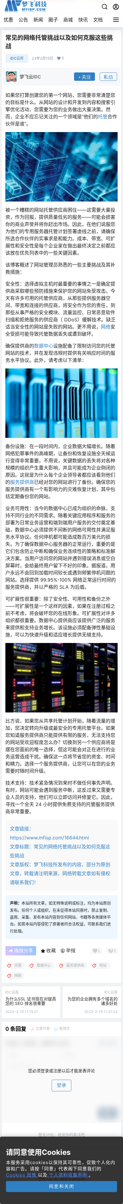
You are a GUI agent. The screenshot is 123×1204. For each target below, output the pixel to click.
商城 (68, 20)
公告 (23, 20)
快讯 (83, 20)
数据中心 (43, 346)
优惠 (8, 20)
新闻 (38, 20)
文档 (98, 20)
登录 (61, 1085)
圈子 (53, 20)
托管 (102, 117)
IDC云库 (17, 58)
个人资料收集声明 (68, 1175)
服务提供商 (22, 482)
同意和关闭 (61, 1186)
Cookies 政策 (22, 1175)
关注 (86, 77)
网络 (105, 327)
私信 (108, 77)
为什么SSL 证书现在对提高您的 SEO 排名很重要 (30, 1001)
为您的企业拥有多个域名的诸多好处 (92, 1001)
